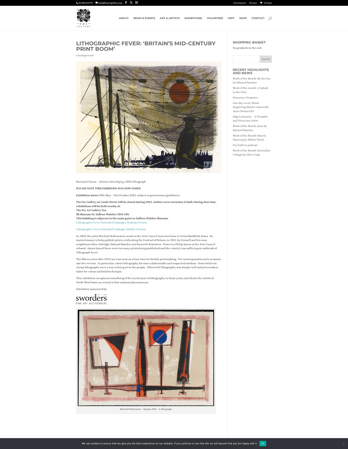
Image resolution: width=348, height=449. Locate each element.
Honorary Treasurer (245, 97)
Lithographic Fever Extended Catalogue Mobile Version (111, 229)
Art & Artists (170, 18)
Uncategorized (85, 55)
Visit (231, 18)
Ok (262, 443)
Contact (258, 18)
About (124, 18)
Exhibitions (193, 18)
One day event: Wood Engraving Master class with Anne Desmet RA (251, 107)
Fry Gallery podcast (245, 145)
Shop (243, 18)
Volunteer (215, 18)
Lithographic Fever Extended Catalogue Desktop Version (111, 222)
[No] (343, 443)
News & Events (144, 18)
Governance (239, 3)
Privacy (253, 3)
